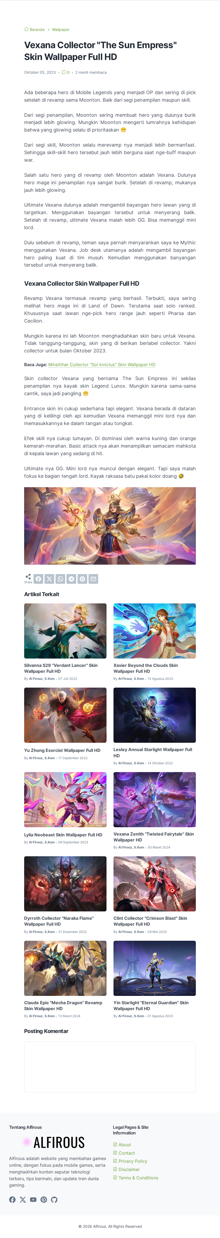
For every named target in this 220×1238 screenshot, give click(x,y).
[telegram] (71, 579)
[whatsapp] (60, 579)
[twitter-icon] (23, 1200)
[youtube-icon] (33, 1200)
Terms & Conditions (137, 1177)
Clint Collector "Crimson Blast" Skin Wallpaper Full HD (150, 921)
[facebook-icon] (12, 1200)
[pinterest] (82, 579)
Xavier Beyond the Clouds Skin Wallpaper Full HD (145, 668)
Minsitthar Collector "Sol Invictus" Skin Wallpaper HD (102, 364)
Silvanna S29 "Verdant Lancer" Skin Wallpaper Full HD (61, 668)
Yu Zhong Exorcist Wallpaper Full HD (62, 750)
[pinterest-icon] (44, 1200)
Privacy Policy (132, 1161)
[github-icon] (54, 1200)
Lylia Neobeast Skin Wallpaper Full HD (63, 834)
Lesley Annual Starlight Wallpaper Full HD (152, 752)
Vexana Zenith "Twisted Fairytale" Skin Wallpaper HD (153, 837)
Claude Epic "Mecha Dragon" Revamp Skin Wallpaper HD (63, 1005)
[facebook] (38, 579)
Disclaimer (128, 1169)
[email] (93, 579)
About (124, 1144)
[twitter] (49, 579)
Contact (126, 1153)
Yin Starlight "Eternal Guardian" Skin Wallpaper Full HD (151, 1005)
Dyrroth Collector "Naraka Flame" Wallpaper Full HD (59, 921)
